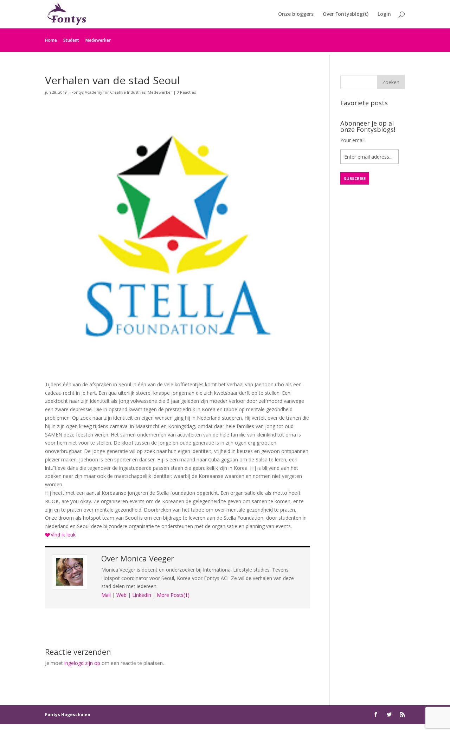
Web (121, 595)
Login (384, 14)
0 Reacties (186, 92)
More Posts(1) (173, 595)
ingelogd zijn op (82, 663)
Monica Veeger (147, 558)
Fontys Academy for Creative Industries (108, 92)
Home (51, 40)
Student (71, 40)
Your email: (353, 140)
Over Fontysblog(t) (345, 14)
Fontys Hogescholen (67, 715)
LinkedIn (141, 595)
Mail (106, 595)
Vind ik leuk (63, 534)
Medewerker (98, 40)
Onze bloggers (296, 14)
